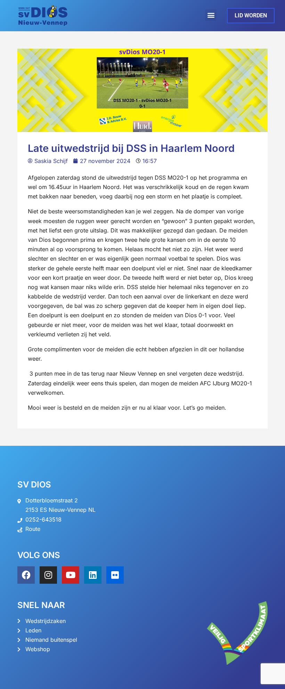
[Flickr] (115, 575)
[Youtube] (70, 575)
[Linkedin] (92, 575)
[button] (211, 15)
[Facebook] (26, 575)
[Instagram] (48, 575)
